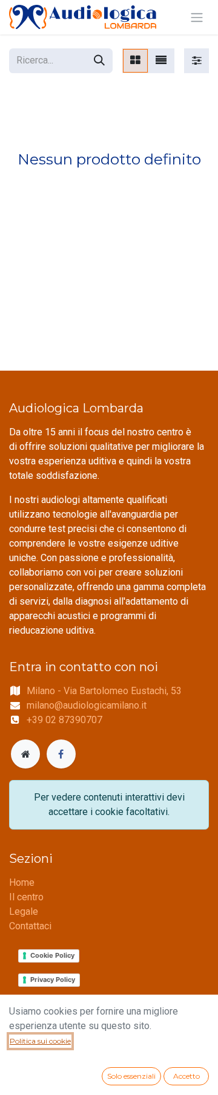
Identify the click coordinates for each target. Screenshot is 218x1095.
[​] (25, 753)
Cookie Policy (52, 955)
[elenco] (161, 60)
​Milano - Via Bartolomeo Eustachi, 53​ (104, 691)
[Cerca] (99, 60)
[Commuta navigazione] (197, 17)
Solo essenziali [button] (131, 1075)
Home (22, 882)
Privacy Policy (52, 979)
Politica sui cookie (40, 1040)
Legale (23, 911)
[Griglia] (135, 60)
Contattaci (30, 926)
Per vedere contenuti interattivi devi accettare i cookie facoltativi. (109, 804)
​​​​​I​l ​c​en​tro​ (26, 897)
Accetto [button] (186, 1075)
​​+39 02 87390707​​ (64, 720)
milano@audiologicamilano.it (87, 705)
